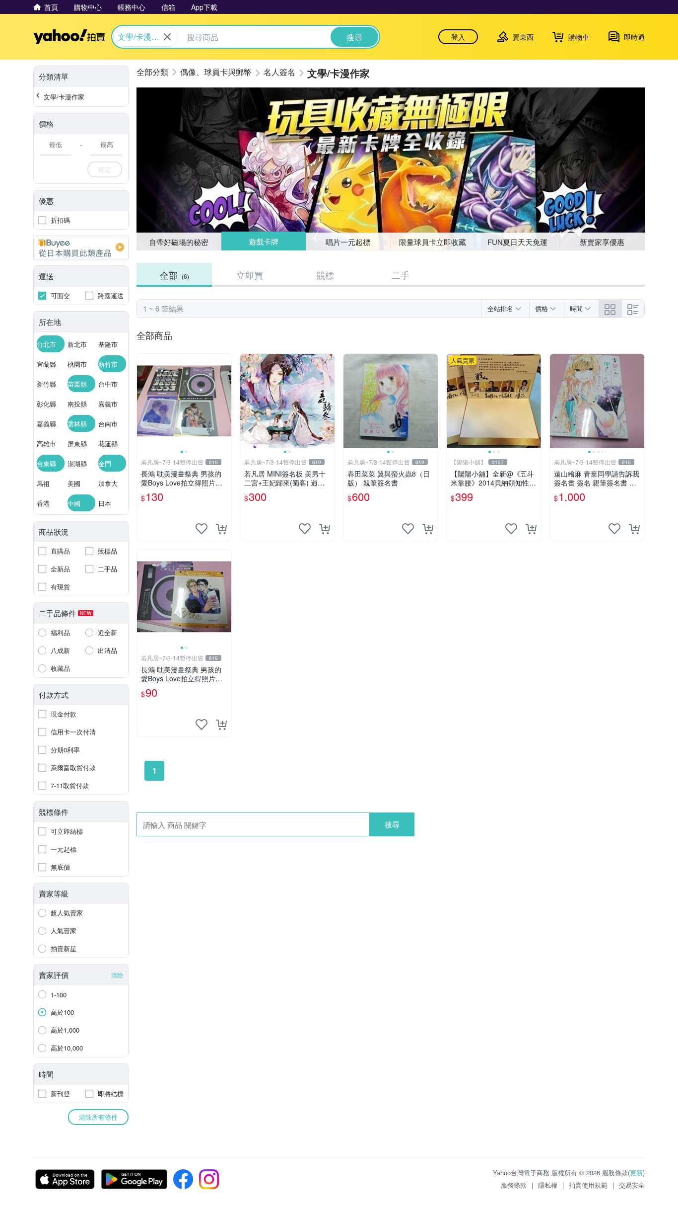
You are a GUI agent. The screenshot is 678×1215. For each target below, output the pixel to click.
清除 (117, 975)
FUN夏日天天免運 (517, 242)
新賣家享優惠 (602, 242)
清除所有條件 (98, 1117)
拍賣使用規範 (588, 1185)
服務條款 (514, 1185)
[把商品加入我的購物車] (221, 529)
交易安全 (632, 1185)
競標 (325, 274)
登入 (458, 37)
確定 (104, 169)
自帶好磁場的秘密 (178, 242)
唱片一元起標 (348, 241)
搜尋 (392, 824)
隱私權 (547, 1185)
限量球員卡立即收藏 (432, 242)
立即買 (249, 274)
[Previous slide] (143, 401)
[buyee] (81, 247)
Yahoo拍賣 (69, 37)
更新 (636, 1172)
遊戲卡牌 (263, 242)
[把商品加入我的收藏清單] (201, 529)
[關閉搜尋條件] (167, 37)
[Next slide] (224, 401)
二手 (400, 274)
